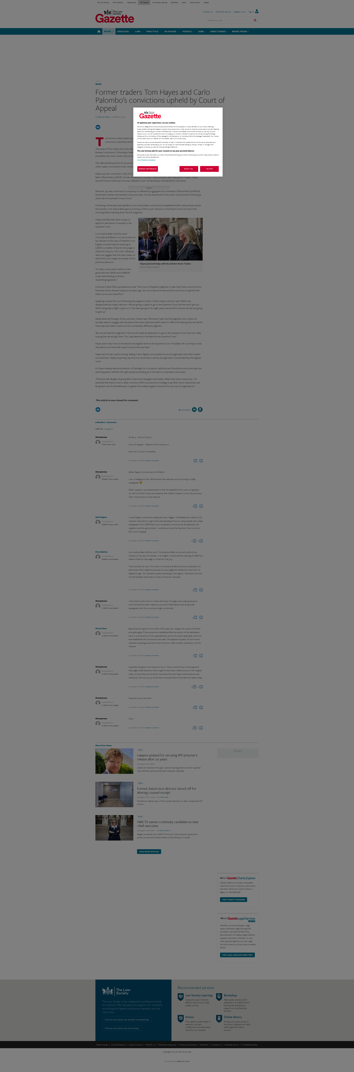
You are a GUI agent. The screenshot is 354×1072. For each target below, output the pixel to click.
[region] (178, 142)
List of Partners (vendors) (146, 160)
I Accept (209, 169)
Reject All (188, 169)
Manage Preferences (148, 169)
